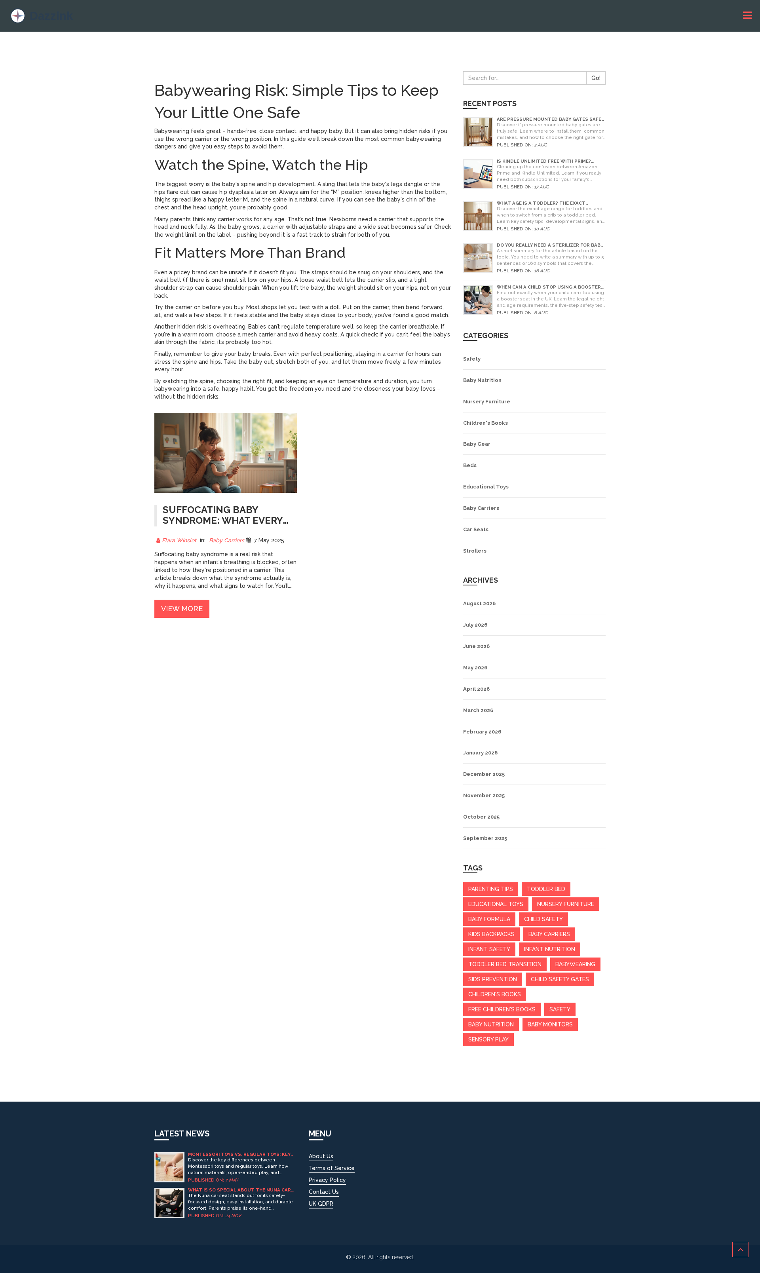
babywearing (575, 964)
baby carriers (549, 934)
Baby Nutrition (482, 380)
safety (559, 1009)
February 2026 (482, 732)
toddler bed (546, 889)
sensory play (488, 1039)
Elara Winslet (179, 540)
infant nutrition (549, 949)
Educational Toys (486, 487)
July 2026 (475, 625)
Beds (470, 465)
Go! (595, 78)
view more (182, 608)
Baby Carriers (226, 540)
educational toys (495, 904)
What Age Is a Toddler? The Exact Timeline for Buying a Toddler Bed (542, 203)
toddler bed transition (505, 964)
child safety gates (560, 979)
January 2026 (480, 753)
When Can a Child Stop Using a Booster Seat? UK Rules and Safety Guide (549, 287)
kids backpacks (491, 934)
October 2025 (481, 817)
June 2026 (476, 646)
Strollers (474, 551)
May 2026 (475, 668)
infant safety (489, 949)
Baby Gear (476, 444)
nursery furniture (565, 904)
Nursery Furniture (486, 402)
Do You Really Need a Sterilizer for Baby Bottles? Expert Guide (550, 245)
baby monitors (550, 1024)
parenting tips (490, 889)
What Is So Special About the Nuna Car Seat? (239, 1190)
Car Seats (475, 529)
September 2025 (485, 838)
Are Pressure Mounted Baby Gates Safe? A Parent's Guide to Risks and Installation (550, 119)
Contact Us (324, 1192)
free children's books (502, 1009)
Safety (472, 359)
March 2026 (478, 710)
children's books (494, 994)
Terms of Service (332, 1168)
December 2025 (484, 774)
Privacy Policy (327, 1180)
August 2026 (479, 603)
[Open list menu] (748, 15)
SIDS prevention (492, 979)
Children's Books (485, 423)
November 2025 (484, 795)
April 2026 (476, 689)
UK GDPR (321, 1204)
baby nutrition (491, 1024)
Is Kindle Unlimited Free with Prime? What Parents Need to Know (544, 161)
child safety (543, 919)
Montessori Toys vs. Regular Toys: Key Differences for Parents (239, 1154)
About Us (321, 1156)
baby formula (489, 919)
